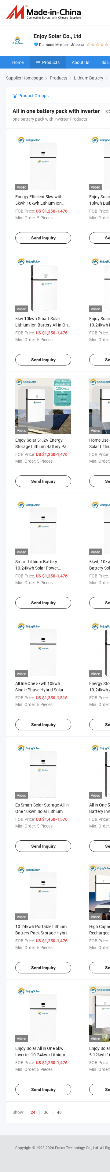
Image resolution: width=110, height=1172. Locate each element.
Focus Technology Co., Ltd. (77, 1147)
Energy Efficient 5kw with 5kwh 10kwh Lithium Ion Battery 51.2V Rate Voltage (41, 203)
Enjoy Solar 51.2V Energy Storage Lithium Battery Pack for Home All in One (43, 446)
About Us (80, 62)
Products (51, 62)
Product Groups (33, 95)
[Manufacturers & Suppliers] (44, 12)
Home (18, 62)
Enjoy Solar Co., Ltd (57, 36)
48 (59, 1112)
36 (46, 1112)
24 (33, 1112)
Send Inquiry (43, 237)
